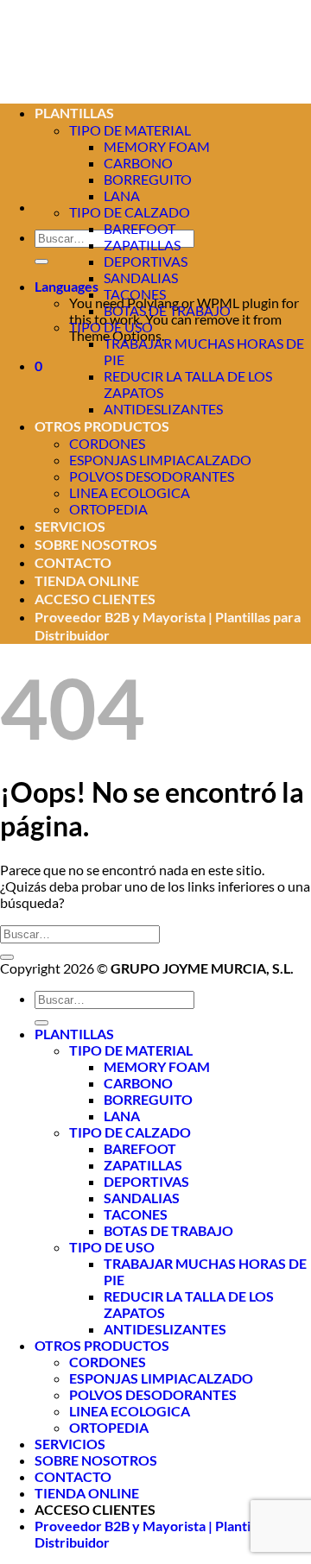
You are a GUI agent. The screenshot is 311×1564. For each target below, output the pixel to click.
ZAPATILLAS (142, 244)
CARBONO (138, 1083)
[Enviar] (41, 261)
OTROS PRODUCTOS (102, 426)
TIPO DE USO (111, 326)
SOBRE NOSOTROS (96, 544)
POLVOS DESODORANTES (151, 476)
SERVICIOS (70, 526)
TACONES (135, 294)
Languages (66, 286)
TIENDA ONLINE (87, 580)
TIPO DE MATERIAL (131, 1050)
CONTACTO (73, 562)
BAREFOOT (139, 228)
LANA (122, 195)
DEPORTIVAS (145, 261)
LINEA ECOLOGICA (129, 492)
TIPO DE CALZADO (129, 212)
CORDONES (107, 443)
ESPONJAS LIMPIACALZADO (160, 459)
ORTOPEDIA (108, 509)
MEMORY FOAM (157, 146)
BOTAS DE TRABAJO (167, 310)
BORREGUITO (148, 179)
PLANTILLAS (74, 1033)
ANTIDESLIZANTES (163, 408)
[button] (38, 365)
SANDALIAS (141, 277)
